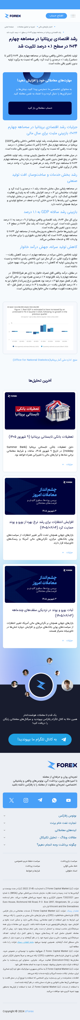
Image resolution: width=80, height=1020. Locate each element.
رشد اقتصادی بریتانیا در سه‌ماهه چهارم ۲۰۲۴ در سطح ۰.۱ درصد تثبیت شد (34, 32)
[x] (11, 800)
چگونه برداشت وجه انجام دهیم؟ (56, 844)
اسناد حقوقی (71, 871)
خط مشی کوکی (70, 866)
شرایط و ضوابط (33, 871)
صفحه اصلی (9, 27)
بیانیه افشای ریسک (25, 942)
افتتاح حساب (56, 16)
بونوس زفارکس (67, 815)
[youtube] (68, 800)
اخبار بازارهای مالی (45, 27)
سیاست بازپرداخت (69, 861)
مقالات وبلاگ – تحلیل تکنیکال (58, 837)
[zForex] (13, 15)
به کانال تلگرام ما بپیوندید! (37, 739)
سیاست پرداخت (32, 866)
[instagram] (26, 800)
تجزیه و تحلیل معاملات (26, 27)
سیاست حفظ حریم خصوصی (27, 861)
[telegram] (40, 800)
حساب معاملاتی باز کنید (40, 108)
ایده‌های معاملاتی (65, 830)
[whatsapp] (54, 800)
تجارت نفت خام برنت (63, 823)
